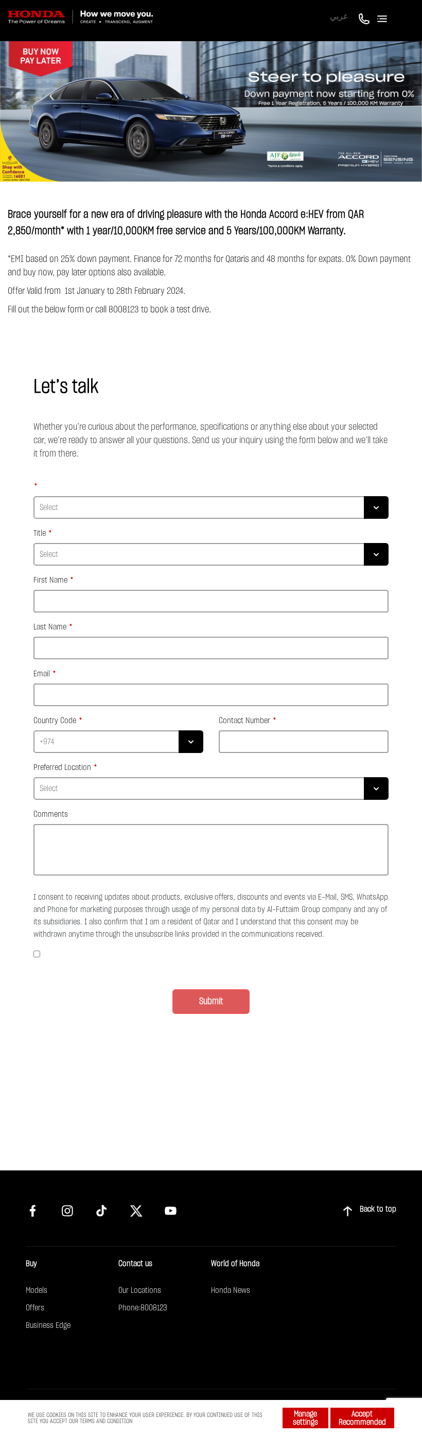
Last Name (49, 627)
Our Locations (139, 1290)
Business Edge (48, 1325)
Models (36, 1290)
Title (39, 533)
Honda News (230, 1290)
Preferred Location (62, 767)
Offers (35, 1308)
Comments (50, 814)
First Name (50, 580)
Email (41, 674)
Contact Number (244, 720)
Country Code (54, 720)
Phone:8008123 (142, 1308)
